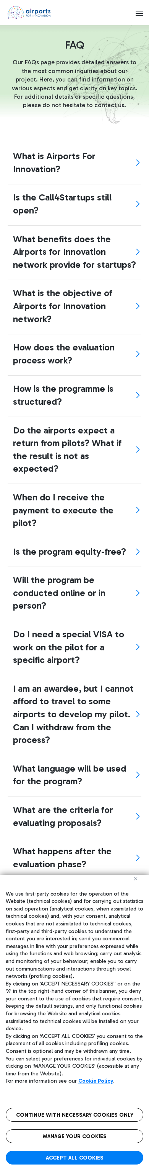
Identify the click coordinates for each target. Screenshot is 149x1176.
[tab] (74, 162)
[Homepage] (29, 12)
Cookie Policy (95, 1081)
